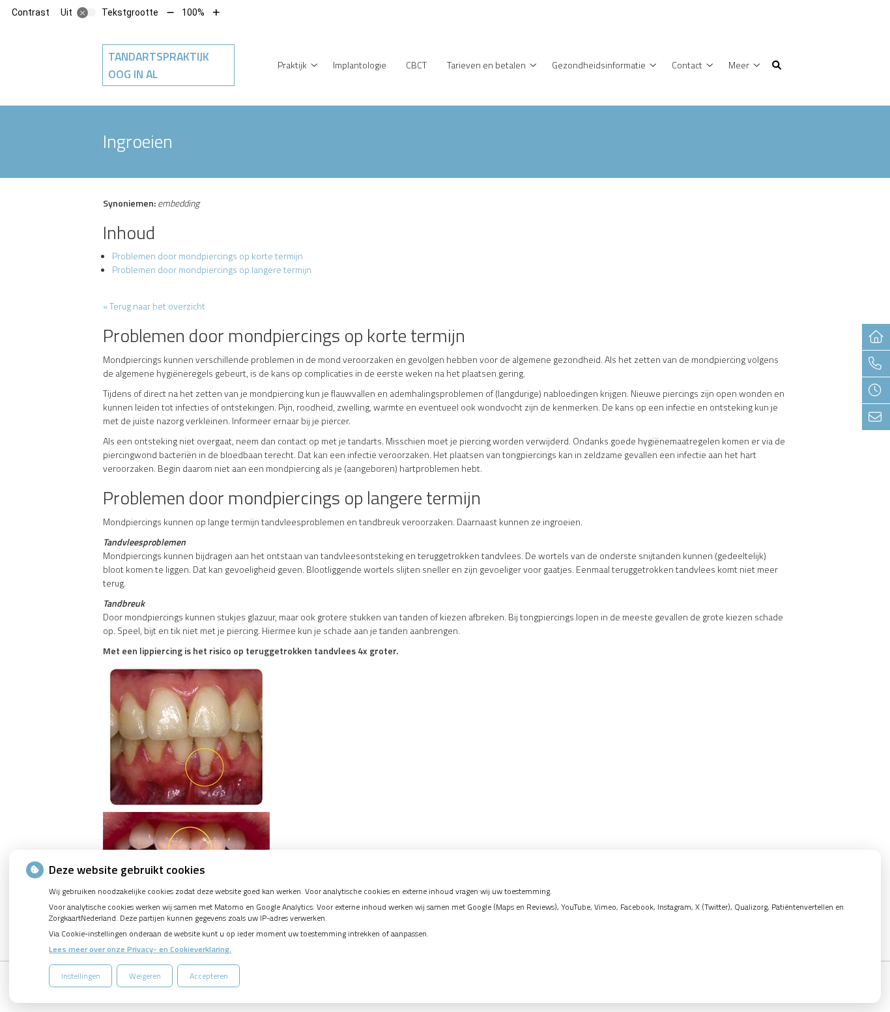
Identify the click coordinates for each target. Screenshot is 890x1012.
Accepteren (209, 976)
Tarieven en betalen (486, 65)
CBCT (416, 65)
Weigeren (145, 976)
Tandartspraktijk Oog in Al (158, 65)
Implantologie (359, 65)
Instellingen (80, 976)
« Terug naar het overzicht (154, 306)
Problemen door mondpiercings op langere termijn (211, 269)
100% (193, 12)
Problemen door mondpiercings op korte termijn (207, 256)
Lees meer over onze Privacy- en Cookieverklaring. (140, 949)
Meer (738, 65)
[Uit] (86, 12)
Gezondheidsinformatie (599, 65)
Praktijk (292, 65)
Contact (687, 65)
